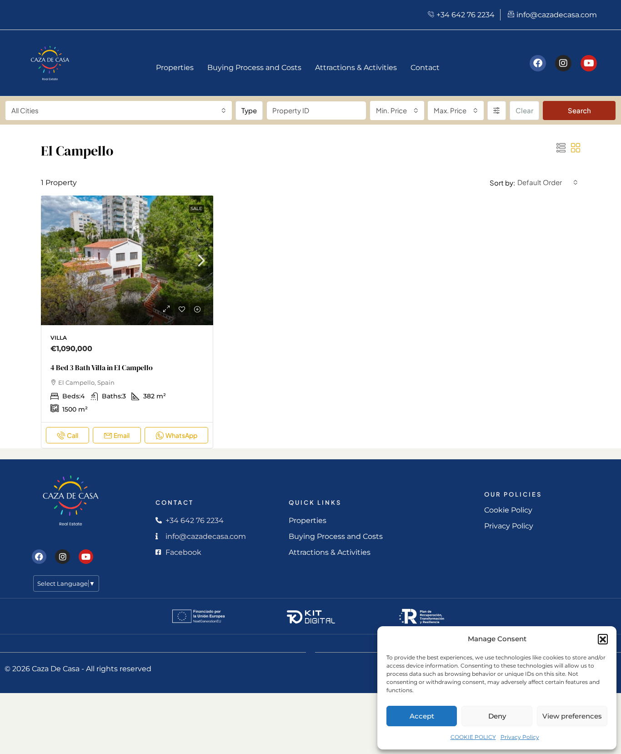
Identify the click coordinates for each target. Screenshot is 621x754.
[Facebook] (538, 63)
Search (579, 110)
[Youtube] (589, 63)
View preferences (572, 716)
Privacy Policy (520, 737)
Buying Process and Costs (254, 67)
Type (249, 110)
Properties (175, 67)
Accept (422, 716)
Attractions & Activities (356, 67)
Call (72, 435)
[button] (602, 638)
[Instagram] (563, 63)
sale (196, 208)
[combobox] (118, 110)
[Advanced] (496, 110)
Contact (425, 67)
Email (122, 435)
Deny (497, 716)
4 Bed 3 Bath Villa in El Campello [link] (101, 367)
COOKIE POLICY (473, 737)
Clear (524, 110)
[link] (127, 264)
